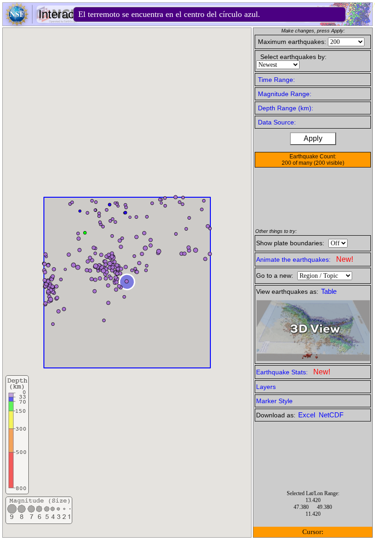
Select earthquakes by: (293, 56)
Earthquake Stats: (293, 372)
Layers (266, 386)
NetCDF (331, 415)
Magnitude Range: (284, 93)
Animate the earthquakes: (304, 259)
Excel (307, 415)
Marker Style (274, 401)
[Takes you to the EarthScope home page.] (41, 23)
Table (329, 291)
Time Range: (276, 79)
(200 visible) (329, 163)
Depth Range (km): (285, 108)
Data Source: (277, 122)
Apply (313, 138)
